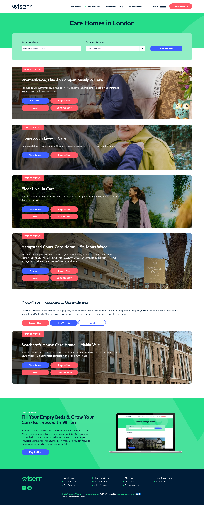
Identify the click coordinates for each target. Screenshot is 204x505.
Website (64, 322)
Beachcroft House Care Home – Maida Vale (61, 345)
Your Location (30, 42)
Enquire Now (35, 452)
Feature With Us (132, 485)
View (35, 100)
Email (35, 108)
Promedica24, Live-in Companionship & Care (62, 80)
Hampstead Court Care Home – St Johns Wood (65, 247)
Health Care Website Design (73, 496)
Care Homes (75, 6)
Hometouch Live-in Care (44, 138)
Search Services (100, 481)
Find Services (166, 48)
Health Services (70, 481)
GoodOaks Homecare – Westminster (55, 303)
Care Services (93, 6)
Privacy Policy (162, 481)
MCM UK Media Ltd (107, 494)
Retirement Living (114, 6)
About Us (129, 478)
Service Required (96, 42)
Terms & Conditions (164, 478)
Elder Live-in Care (38, 189)
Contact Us (130, 481)
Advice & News (135, 6)
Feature (180, 6)
